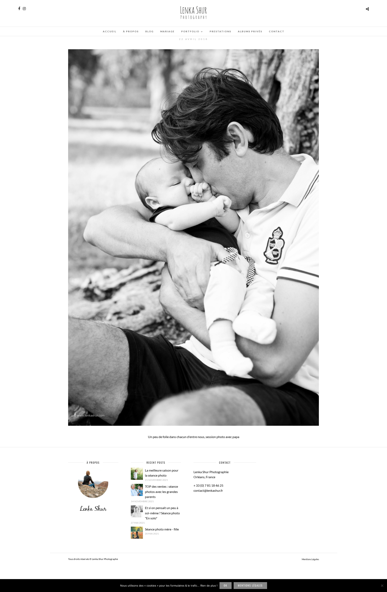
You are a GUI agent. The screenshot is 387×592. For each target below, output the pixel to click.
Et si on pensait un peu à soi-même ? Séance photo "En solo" (162, 513)
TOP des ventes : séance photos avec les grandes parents (161, 491)
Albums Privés (250, 31)
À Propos (131, 31)
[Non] (382, 586)
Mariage (167, 31)
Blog (149, 31)
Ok (225, 585)
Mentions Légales (310, 559)
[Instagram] (24, 8)
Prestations (220, 31)
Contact (276, 31)
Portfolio (190, 31)
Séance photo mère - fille (162, 529)
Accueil (109, 31)
